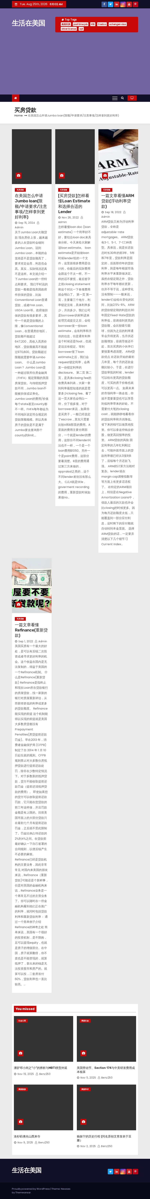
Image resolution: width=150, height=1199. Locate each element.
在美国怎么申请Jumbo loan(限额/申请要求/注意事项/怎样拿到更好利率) (31, 206)
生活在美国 (28, 23)
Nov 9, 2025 (25, 1142)
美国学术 (85, 1089)
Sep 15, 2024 (26, 223)
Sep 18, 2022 (113, 212)
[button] (123, 98)
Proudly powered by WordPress (31, 1189)
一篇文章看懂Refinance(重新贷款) (31, 630)
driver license (68, 28)
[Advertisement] (75, 63)
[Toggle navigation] (114, 98)
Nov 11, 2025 (88, 1077)
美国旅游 (22, 1089)
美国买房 (65, 24)
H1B (93, 24)
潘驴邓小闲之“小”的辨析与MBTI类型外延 (40, 1068)
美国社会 (85, 1020)
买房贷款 (20, 189)
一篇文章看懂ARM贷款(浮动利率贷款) (117, 201)
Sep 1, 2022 (25, 641)
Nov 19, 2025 (26, 1074)
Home (18, 115)
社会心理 (22, 1020)
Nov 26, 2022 (70, 217)
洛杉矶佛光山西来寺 (27, 1136)
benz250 (44, 1074)
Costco (102, 24)
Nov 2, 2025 (88, 1146)
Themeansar (23, 1192)
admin (42, 641)
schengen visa (117, 24)
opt (81, 28)
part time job (81, 24)
